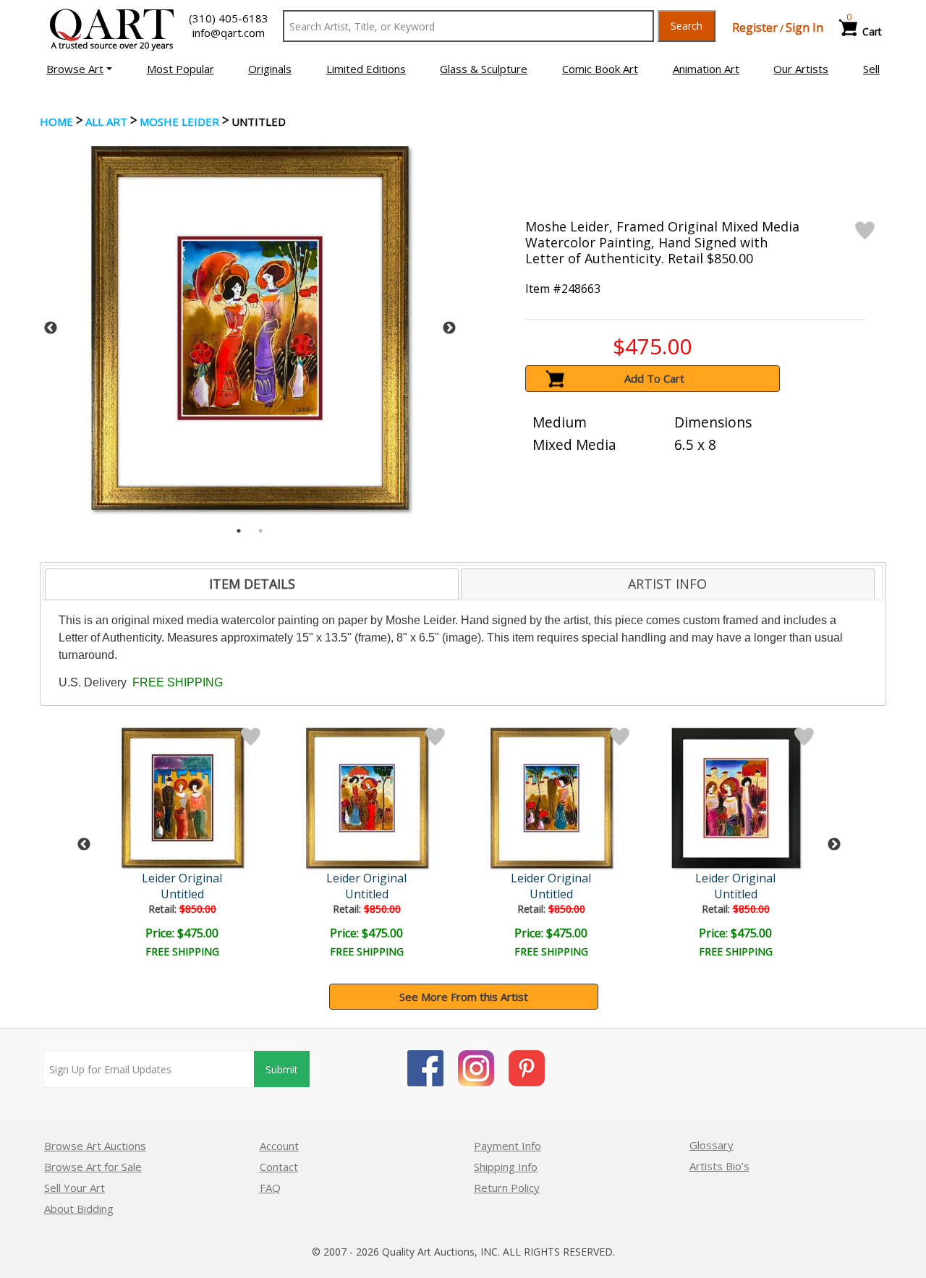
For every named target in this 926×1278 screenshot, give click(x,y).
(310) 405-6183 (228, 18)
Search (686, 26)
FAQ (270, 1187)
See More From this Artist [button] (463, 996)
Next (449, 328)
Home (56, 121)
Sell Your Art (74, 1187)
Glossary (711, 1145)
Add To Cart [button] (654, 378)
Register (755, 27)
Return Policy (507, 1187)
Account (279, 1145)
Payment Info (507, 1145)
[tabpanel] (250, 328)
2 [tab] (260, 531)
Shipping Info (506, 1166)
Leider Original (182, 878)
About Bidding (79, 1208)
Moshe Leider (179, 121)
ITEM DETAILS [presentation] (252, 583)
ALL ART (106, 121)
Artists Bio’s (719, 1166)
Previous (50, 328)
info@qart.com (228, 32)
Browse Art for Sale (93, 1166)
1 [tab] (239, 531)
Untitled (182, 894)
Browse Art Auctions (95, 1145)
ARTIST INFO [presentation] (667, 583)
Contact (279, 1166)
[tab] (252, 584)
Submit (282, 1069)
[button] (79, 68)
